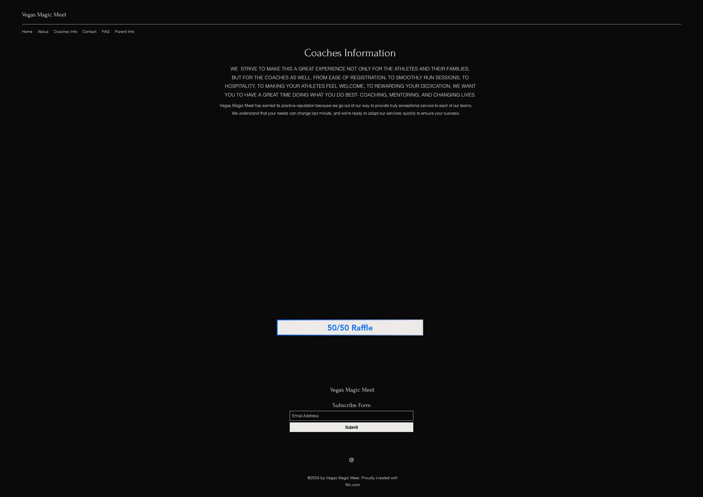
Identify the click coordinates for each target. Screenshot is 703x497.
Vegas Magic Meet (44, 14)
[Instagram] (351, 460)
